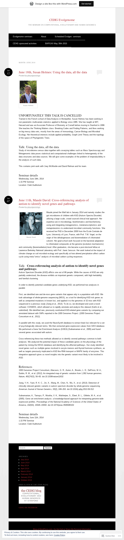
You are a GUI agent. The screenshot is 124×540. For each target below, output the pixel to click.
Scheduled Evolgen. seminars (68, 36)
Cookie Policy (59, 535)
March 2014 (26, 471)
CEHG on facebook (28, 507)
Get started (86, 4)
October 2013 (26, 480)
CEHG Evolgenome (62, 20)
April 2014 (25, 468)
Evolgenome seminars (22, 36)
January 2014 (26, 477)
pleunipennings (33, 76)
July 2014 (25, 460)
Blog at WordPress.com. (43, 529)
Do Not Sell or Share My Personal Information (72, 529)
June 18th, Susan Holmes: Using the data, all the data (53, 72)
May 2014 (25, 465)
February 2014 (27, 474)
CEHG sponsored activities (25, 43)
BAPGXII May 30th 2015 (56, 43)
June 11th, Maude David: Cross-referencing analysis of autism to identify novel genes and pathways (54, 202)
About (43, 36)
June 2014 (25, 463)
